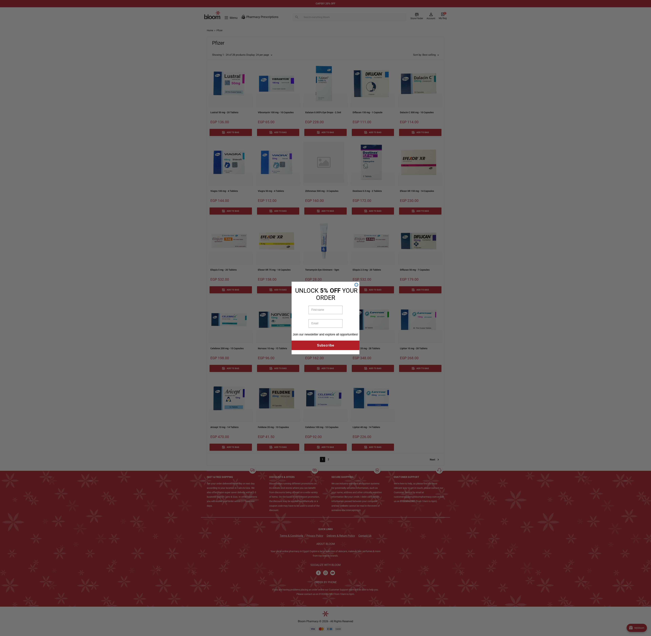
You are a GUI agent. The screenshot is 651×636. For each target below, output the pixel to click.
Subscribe (325, 345)
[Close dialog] (356, 284)
